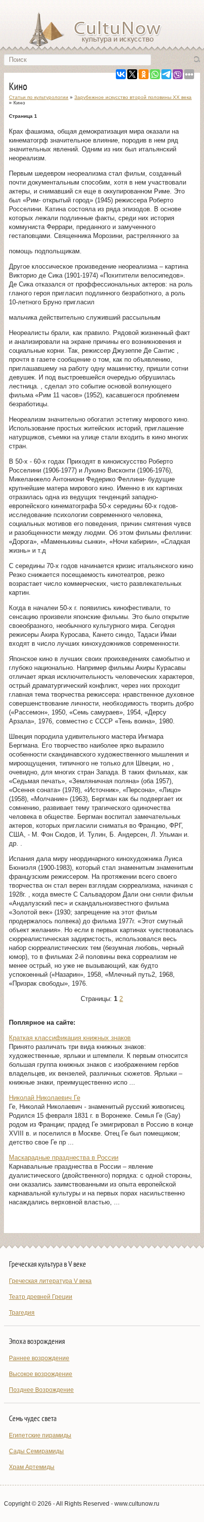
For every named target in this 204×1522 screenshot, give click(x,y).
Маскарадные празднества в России (63, 1157)
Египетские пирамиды (40, 1435)
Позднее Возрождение (41, 1389)
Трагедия (22, 1312)
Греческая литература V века (50, 1281)
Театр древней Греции (40, 1296)
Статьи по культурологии (38, 97)
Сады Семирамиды (36, 1451)
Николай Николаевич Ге (44, 1097)
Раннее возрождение (39, 1358)
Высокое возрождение (40, 1374)
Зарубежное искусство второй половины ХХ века (133, 97)
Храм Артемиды (31, 1467)
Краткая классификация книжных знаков (70, 1038)
